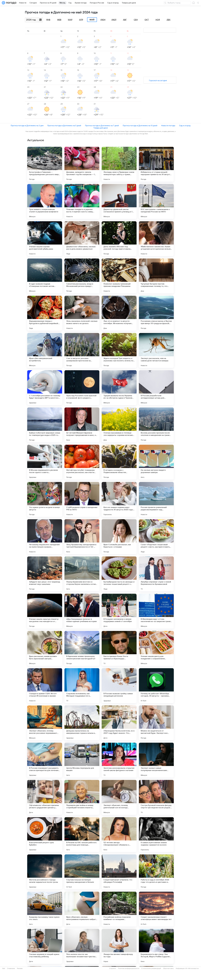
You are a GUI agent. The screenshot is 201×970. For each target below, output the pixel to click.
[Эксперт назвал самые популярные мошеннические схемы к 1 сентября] (156, 760)
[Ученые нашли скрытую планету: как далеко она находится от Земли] (44, 611)
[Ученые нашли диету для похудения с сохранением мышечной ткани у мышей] (156, 648)
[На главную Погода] (10, 3)
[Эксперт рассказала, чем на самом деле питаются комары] (156, 350)
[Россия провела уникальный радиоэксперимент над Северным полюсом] (156, 499)
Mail (3, 968)
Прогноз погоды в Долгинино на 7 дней (102, 125)
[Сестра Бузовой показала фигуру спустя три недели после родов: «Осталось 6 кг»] (156, 797)
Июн (102, 20)
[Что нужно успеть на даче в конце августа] (44, 499)
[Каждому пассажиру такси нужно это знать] (44, 909)
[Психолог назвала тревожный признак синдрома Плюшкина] (119, 276)
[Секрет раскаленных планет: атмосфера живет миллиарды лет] (156, 909)
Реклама (20, 968)
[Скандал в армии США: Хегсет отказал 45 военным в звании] (44, 685)
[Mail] (3, 3)
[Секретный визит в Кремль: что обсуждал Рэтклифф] (119, 871)
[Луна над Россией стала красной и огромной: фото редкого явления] (81, 387)
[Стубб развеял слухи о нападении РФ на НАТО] (81, 499)
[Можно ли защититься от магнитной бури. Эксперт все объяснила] (156, 722)
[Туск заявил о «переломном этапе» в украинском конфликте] (44, 201)
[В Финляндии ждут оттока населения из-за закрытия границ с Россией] (156, 611)
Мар (70, 20)
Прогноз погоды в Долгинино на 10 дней (140, 125)
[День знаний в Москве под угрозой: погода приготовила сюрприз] (119, 238)
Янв (48, 20)
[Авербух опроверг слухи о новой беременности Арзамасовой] (156, 573)
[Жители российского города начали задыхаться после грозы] (44, 871)
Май (92, 20)
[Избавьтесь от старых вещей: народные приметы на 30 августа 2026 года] (156, 164)
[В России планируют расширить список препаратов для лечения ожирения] (44, 760)
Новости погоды (168, 125)
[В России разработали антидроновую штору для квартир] (156, 387)
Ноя (158, 20)
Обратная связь (168, 968)
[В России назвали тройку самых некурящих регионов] (119, 685)
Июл (114, 20)
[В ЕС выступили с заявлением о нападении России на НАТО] (156, 201)
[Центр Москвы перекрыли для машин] (81, 760)
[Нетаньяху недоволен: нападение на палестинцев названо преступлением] (44, 536)
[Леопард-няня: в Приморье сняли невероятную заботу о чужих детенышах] (119, 164)
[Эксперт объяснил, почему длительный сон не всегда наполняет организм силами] (119, 797)
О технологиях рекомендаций (151, 968)
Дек (169, 20)
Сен (136, 20)
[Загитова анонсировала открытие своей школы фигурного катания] (119, 760)
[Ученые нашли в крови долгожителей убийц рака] (44, 238)
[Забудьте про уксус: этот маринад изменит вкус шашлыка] (44, 573)
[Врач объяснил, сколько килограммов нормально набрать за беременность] (81, 909)
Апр (81, 20)
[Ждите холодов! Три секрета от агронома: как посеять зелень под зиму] (119, 350)
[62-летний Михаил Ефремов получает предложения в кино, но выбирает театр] (81, 424)
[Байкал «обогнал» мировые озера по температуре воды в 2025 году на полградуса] (44, 424)
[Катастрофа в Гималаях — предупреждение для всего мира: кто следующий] (44, 164)
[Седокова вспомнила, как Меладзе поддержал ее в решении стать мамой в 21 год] (81, 685)
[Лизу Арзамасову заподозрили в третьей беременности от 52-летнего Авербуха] (81, 536)
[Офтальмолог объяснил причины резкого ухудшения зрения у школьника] (44, 797)
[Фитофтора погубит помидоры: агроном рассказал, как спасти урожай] (81, 462)
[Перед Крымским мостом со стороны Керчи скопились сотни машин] (81, 573)
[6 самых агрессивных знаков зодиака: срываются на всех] (156, 834)
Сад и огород (184, 125)
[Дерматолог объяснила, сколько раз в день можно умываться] (81, 238)
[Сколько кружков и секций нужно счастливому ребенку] (44, 946)
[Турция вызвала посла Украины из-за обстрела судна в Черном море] (119, 387)
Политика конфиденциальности (128, 968)
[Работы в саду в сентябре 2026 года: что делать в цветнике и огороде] (156, 871)
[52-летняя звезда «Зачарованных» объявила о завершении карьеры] (119, 834)
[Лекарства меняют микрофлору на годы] (119, 946)
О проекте (112, 968)
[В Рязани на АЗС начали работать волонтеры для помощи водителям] (81, 834)
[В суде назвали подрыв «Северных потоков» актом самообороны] (44, 276)
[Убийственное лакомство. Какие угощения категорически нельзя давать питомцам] (156, 238)
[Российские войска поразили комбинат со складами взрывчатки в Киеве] (119, 909)
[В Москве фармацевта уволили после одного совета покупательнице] (44, 462)
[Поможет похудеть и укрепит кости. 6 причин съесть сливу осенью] (81, 201)
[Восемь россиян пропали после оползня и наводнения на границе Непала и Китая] (156, 424)
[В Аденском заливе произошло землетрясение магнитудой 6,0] (81, 648)
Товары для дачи (100, 128)
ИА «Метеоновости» (192, 968)
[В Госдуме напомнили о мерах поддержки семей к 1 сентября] (119, 611)
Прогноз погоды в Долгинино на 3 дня (27, 125)
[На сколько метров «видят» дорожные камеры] (156, 462)
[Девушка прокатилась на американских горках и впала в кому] (81, 722)
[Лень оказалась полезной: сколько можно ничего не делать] (81, 313)
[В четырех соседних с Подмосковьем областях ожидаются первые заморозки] (119, 462)
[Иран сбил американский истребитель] (44, 350)
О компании (11, 968)
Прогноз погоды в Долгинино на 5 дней (64, 125)
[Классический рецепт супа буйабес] (44, 834)
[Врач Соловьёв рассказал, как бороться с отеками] (119, 536)
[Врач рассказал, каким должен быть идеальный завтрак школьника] (44, 648)
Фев (59, 20)
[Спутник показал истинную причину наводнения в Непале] (81, 871)
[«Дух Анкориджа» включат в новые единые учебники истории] (81, 611)
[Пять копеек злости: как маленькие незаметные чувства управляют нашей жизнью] (81, 946)
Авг (125, 20)
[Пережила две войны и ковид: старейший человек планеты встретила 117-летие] (81, 797)
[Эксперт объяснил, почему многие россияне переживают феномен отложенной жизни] (44, 722)
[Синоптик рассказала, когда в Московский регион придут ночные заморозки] (81, 276)
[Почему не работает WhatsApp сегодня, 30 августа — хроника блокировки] (156, 685)
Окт (147, 20)
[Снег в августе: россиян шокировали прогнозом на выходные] (81, 350)
